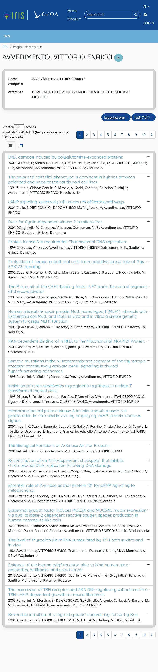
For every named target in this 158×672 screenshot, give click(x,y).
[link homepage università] (47, 15)
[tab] (11, 145)
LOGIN (149, 23)
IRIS (5, 47)
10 (144, 134)
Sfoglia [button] (73, 19)
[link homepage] (15, 15)
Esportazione (114, 117)
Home (72, 10)
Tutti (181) (142, 117)
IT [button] (145, 6)
